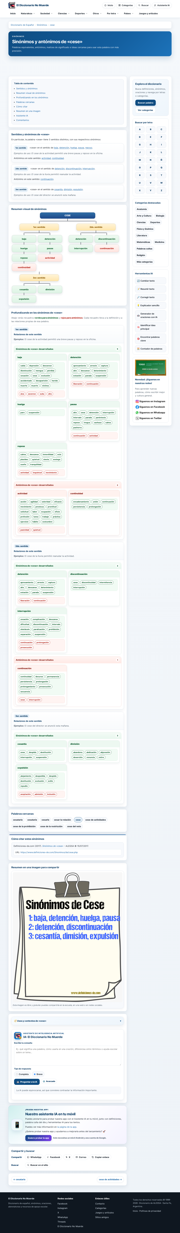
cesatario (18, 819)
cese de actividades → (110, 1179)
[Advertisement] (90, 65)
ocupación (46, 512)
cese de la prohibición (24, 826)
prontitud (52, 507)
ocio (59, 454)
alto (75, 371)
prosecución (26, 647)
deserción (78, 757)
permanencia (53, 676)
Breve (39, 1074)
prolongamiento (27, 686)
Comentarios (22, 120)
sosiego (56, 459)
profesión (25, 517)
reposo (88, 147)
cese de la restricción (51, 826)
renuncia (91, 757)
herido (55, 381)
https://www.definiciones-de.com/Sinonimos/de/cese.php (49, 852)
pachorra (77, 427)
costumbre (47, 522)
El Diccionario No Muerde (70, 1226)
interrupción (89, 168)
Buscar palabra (145, 102)
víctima (45, 386)
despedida (40, 776)
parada (88, 376)
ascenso (32, 394)
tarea (35, 517)
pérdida (50, 371)
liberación (77, 384)
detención (64, 147)
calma (108, 422)
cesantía (58, 189)
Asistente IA (22, 115)
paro (22, 412)
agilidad (34, 502)
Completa (24, 1074)
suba (42, 394)
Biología (160, 215)
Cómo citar (21, 106)
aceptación (25, 794)
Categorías (100, 1208)
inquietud (37, 472)
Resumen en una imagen (28, 111)
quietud (35, 459)
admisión (39, 794)
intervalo (77, 417)
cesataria (32, 819)
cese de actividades (95, 819)
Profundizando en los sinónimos (32, 97)
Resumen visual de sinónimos (30, 93)
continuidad (58, 158)
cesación (24, 376)
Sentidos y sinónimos (26, 88)
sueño (23, 464)
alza (22, 394)
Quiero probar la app (38, 1138)
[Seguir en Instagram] (150, 401)
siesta (46, 459)
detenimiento (100, 371)
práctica (56, 517)
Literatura (142, 235)
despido (32, 752)
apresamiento (79, 366)
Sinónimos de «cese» (52, 846)
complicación (39, 619)
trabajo (45, 517)
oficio (57, 512)
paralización (39, 629)
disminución (26, 371)
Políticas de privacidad (150, 1211)
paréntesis (101, 417)
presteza (39, 507)
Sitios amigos (102, 1217)
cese (52, 25)
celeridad (46, 502)
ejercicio (24, 522)
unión (95, 502)
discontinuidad (89, 582)
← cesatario (19, 1179)
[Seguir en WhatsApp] (150, 413)
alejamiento (25, 776)
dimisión (68, 189)
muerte (23, 386)
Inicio (13, 13)
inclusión (51, 794)
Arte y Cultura (144, 215)
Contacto (100, 1203)
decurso (39, 676)
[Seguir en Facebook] (150, 407)
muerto (34, 386)
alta (50, 394)
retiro (101, 757)
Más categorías (145, 261)
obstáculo (25, 629)
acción (23, 502)
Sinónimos (42, 25)
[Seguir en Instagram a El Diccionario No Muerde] (150, 368)
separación (25, 634)
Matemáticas (143, 242)
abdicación (91, 752)
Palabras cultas (144, 248)
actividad (46, 158)
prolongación (95, 507)
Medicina (159, 242)
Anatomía (142, 209)
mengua (39, 371)
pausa (81, 147)
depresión (34, 366)
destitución (45, 752)
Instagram (62, 1208)
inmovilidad (48, 454)
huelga (73, 147)
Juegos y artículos (148, 13)
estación (77, 376)
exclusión (45, 376)
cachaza (97, 422)
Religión (141, 255)
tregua (87, 422)
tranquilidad (35, 464)
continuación (47, 179)
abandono (77, 752)
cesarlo (45, 819)
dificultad (24, 624)
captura (104, 366)
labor (34, 512)
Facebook (62, 1203)
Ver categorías (145, 110)
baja (56, 147)
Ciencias (141, 222)
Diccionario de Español (22, 25)
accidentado (26, 381)
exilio (50, 781)
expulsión (78, 189)
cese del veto (74, 826)
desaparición (42, 381)
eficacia (58, 502)
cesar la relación (62, 819)
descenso (47, 366)
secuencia (25, 691)
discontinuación (73, 168)
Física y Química (145, 229)
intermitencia (105, 582)
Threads (62, 1221)
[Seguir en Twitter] (150, 418)
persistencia (79, 507)
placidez (24, 459)
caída (22, 366)
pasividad (24, 530)
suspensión (101, 376)
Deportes (155, 222)
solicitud (24, 512)
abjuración (105, 752)
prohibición (54, 629)
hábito (35, 522)
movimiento (51, 472)
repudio (24, 786)
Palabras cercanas (25, 102)
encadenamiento (81, 502)
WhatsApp (63, 1217)
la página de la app (66, 1127)
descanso (85, 371)
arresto (93, 366)
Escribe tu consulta (23, 1043)
